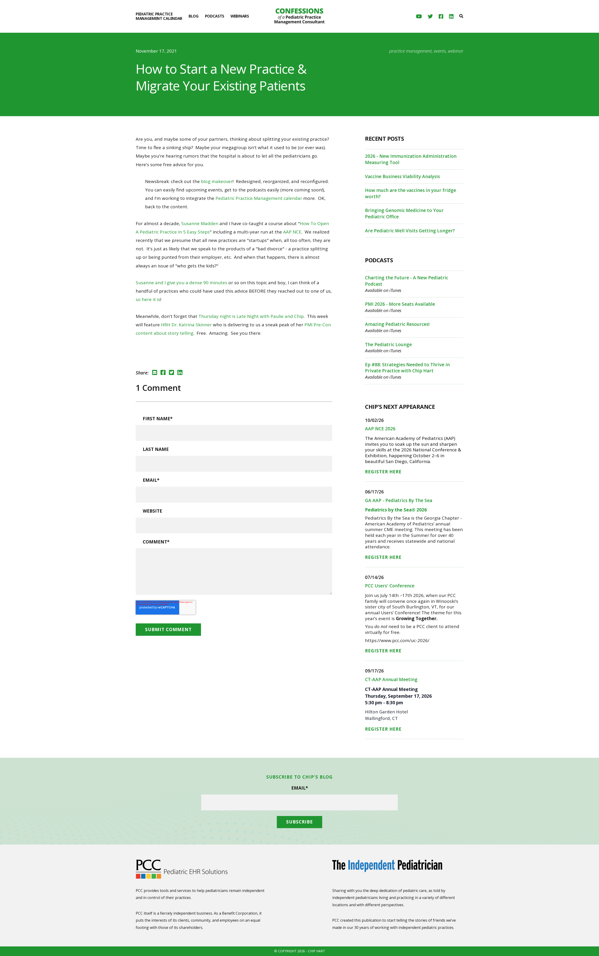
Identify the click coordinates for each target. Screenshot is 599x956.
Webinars (239, 16)
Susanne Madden (199, 223)
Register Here (383, 472)
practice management (410, 51)
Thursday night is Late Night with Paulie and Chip (251, 316)
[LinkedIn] (451, 16)
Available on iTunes (383, 290)
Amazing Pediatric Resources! (397, 324)
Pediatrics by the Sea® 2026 (396, 510)
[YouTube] (419, 16)
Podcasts (214, 16)
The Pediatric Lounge (388, 344)
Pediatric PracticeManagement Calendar (159, 16)
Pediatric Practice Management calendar (258, 198)
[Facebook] (441, 16)
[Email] (154, 372)
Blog (194, 16)
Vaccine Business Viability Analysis (402, 176)
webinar (455, 51)
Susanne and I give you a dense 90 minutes (181, 283)
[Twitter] (430, 16)
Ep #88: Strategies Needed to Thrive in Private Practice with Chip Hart (407, 368)
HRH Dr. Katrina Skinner (186, 325)
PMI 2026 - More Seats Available (400, 304)
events (440, 51)
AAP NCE (292, 232)
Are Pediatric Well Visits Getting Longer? (410, 231)
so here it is (148, 299)
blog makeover (217, 181)
